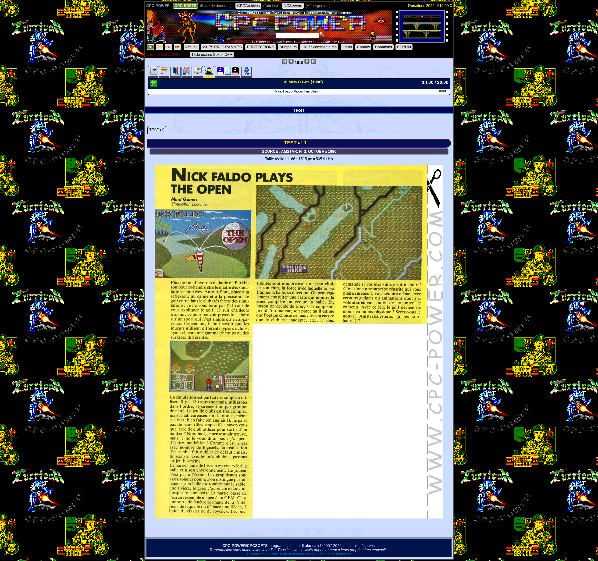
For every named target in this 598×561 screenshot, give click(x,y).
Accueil (191, 47)
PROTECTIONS (260, 47)
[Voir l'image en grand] (299, 517)
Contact (363, 47)
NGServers (293, 6)
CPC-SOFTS (185, 6)
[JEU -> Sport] (154, 85)
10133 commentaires (319, 47)
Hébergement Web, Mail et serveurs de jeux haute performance (299, 554)
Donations (383, 47)
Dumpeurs (288, 47)
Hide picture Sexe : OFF (212, 55)
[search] (321, 34)
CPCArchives (248, 6)
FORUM (404, 47)
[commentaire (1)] (246, 72)
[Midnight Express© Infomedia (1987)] (421, 41)
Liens (347, 47)
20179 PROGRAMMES (222, 47)
